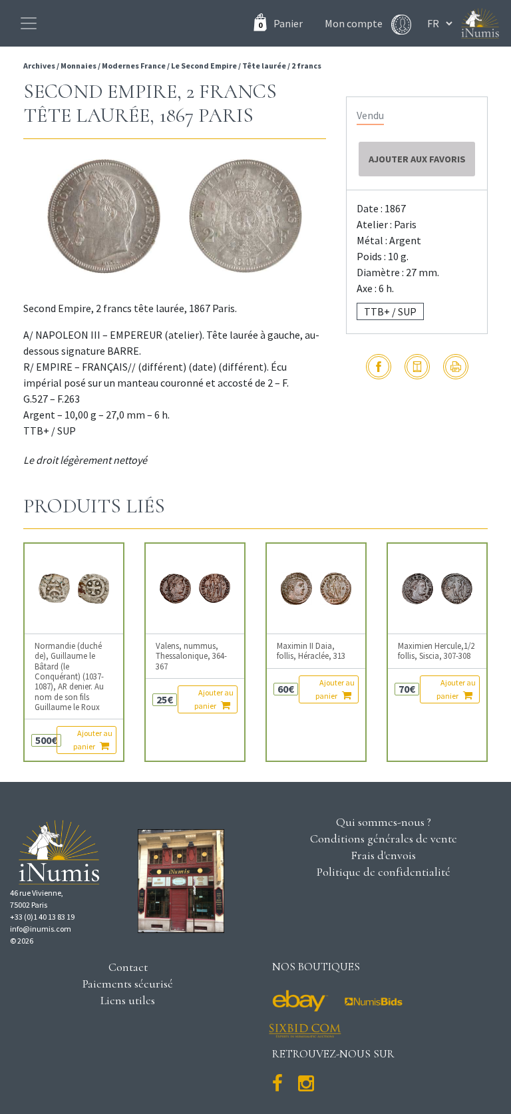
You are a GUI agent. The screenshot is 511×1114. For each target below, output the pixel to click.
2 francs (306, 66)
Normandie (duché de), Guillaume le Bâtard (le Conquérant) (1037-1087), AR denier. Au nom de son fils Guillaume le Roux (69, 676)
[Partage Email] (417, 367)
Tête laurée (264, 66)
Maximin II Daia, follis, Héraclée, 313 (311, 651)
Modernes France (134, 66)
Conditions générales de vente (383, 838)
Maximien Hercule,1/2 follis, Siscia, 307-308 (436, 651)
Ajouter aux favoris (417, 159)
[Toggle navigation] (29, 23)
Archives (40, 66)
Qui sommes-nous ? (383, 822)
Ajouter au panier (92, 739)
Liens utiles (127, 1000)
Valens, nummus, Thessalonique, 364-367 (191, 656)
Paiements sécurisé (128, 983)
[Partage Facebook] (379, 367)
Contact (128, 967)
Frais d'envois (383, 855)
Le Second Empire (204, 66)
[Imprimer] (456, 367)
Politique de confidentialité (383, 871)
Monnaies (78, 66)
